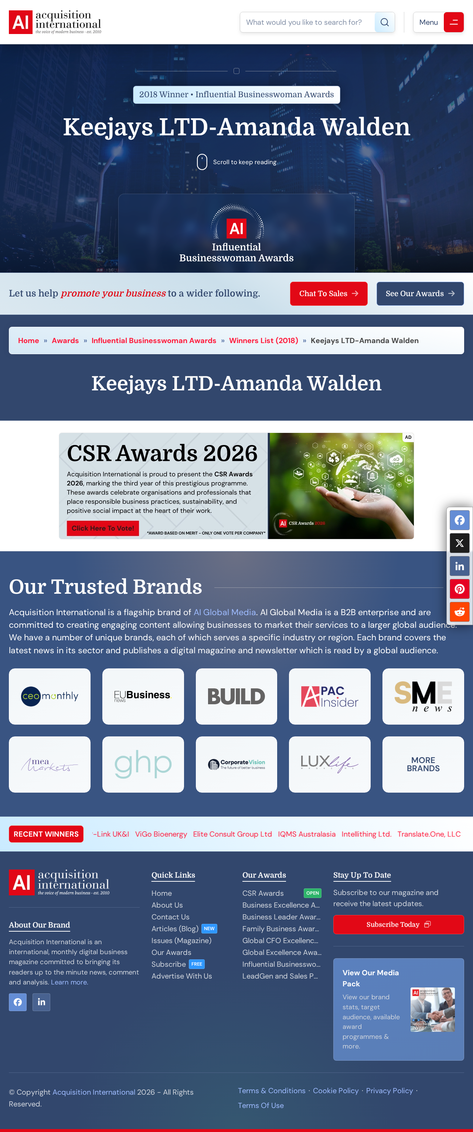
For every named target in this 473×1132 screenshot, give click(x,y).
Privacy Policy (389, 1090)
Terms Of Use (261, 1105)
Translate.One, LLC (364, 834)
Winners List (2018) (263, 340)
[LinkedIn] (460, 566)
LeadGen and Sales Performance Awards (281, 976)
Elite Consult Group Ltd (168, 834)
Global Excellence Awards (281, 952)
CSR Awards (263, 893)
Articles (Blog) (175, 928)
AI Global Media (225, 612)
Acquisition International (93, 1092)
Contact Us (171, 917)
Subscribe (169, 964)
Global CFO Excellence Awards (281, 940)
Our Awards (171, 952)
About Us (167, 905)
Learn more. (69, 982)
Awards (65, 340)
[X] (460, 543)
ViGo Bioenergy (97, 834)
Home (28, 340)
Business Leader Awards (281, 917)
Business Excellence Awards (281, 905)
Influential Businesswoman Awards (154, 340)
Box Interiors (423, 834)
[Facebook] (460, 520)
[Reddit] (460, 612)
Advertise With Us (182, 976)
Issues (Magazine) (181, 940)
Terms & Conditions (272, 1090)
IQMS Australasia (242, 834)
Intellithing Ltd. (302, 834)
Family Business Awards (281, 928)
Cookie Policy (336, 1090)
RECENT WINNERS (46, 834)
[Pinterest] (460, 589)
